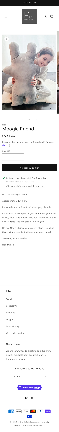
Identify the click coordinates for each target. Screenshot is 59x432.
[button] (6, 16)
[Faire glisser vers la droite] (36, 119)
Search (9, 299)
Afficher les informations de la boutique (25, 186)
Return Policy (12, 326)
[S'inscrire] (44, 376)
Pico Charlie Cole (23, 422)
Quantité (6, 151)
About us (10, 312)
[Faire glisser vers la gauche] (23, 119)
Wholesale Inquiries (15, 333)
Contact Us (11, 305)
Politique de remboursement (34, 425)
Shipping (10, 319)
